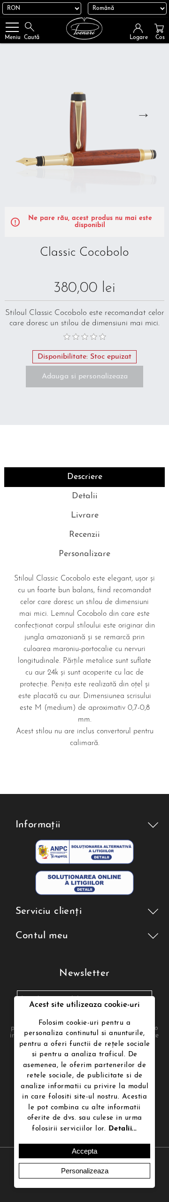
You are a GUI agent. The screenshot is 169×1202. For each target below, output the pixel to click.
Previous (15, 112)
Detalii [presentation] (85, 496)
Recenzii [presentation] (84, 535)
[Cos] (159, 28)
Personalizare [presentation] (84, 554)
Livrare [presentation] (85, 515)
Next (143, 112)
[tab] (84, 477)
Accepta (84, 1151)
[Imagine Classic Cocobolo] (84, 127)
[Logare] (140, 28)
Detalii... (122, 1128)
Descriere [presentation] (84, 477)
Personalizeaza (84, 1171)
